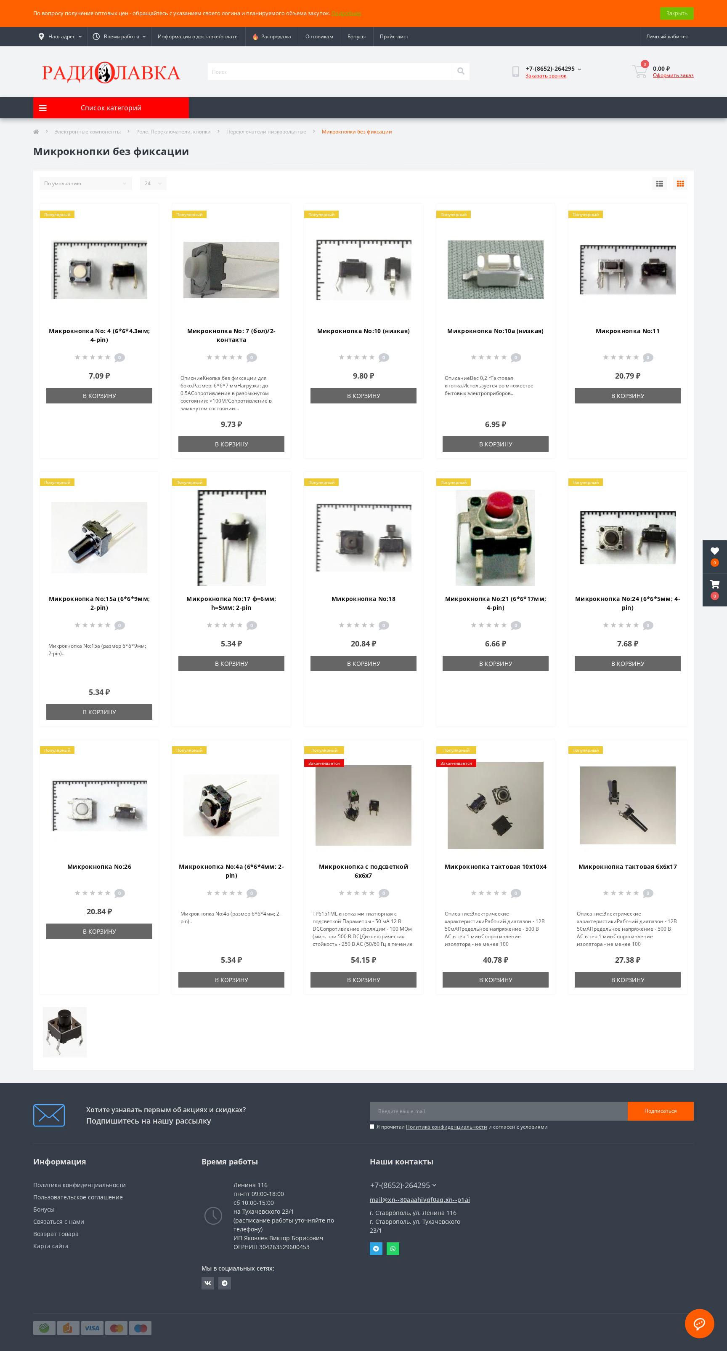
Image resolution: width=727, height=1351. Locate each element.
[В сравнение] (145, 229)
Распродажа (275, 36)
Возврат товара (56, 1234)
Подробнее (346, 13)
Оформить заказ (673, 75)
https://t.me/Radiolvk (224, 1283)
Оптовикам (319, 36)
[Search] (461, 71)
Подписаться (661, 1110)
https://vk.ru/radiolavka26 (208, 1283)
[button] (715, 590)
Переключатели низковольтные (266, 131)
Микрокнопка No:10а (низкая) (495, 331)
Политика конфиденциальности (446, 1126)
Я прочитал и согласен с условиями (462, 1126)
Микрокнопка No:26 (99, 866)
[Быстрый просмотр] (145, 242)
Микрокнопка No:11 (628, 331)
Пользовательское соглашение (78, 1197)
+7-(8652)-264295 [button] (400, 1185)
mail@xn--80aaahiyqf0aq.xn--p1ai (420, 1200)
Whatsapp (393, 1248)
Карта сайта (51, 1246)
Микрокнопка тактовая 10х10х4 (496, 866)
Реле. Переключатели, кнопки (173, 131)
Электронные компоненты (88, 131)
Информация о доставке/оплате (198, 36)
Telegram (376, 1248)
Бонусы (357, 36)
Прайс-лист (394, 36)
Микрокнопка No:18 (363, 599)
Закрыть (676, 13)
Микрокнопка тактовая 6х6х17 (627, 866)
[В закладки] (145, 215)
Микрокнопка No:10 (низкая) (363, 331)
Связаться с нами (58, 1222)
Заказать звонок (545, 75)
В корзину (99, 396)
